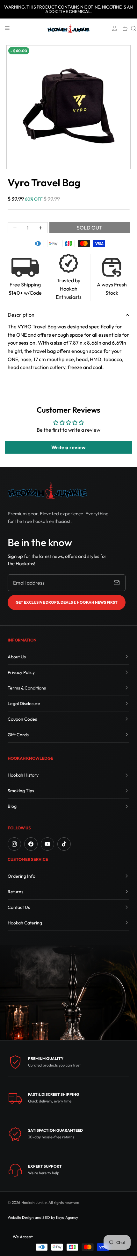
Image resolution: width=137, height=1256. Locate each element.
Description (21, 315)
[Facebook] (31, 844)
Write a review (68, 447)
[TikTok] (64, 844)
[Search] (133, 28)
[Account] (115, 28)
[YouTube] (47, 844)
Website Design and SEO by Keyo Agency (43, 1217)
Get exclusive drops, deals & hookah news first (67, 602)
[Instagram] (14, 844)
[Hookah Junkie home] (47, 490)
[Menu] (7, 28)
